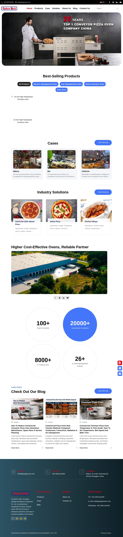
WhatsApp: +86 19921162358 (99, 505)
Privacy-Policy (106, 533)
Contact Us (85, 8)
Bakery (16, 171)
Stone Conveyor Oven (95, 84)
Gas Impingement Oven (71, 84)
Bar (48, 171)
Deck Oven (61, 90)
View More (102, 142)
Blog (75, 8)
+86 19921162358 (8, 2)
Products (38, 8)
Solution (56, 8)
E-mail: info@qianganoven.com (99, 501)
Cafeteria (85, 171)
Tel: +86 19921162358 (96, 497)
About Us (66, 8)
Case (47, 8)
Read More (15, 448)
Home (29, 8)
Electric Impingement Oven (45, 84)
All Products (24, 84)
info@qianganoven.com (23, 2)
